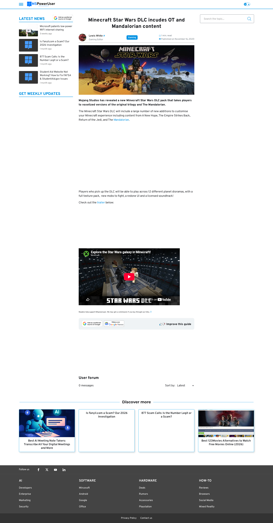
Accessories (146, 500)
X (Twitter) (47, 469)
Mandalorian (121, 120)
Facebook (38, 469)
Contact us (146, 518)
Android (83, 494)
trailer (101, 202)
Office (82, 506)
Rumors (143, 494)
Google (83, 500)
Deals (142, 487)
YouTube (55, 469)
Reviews (204, 487)
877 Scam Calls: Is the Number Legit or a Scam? (166, 415)
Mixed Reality (206, 506)
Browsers (204, 494)
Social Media (206, 500)
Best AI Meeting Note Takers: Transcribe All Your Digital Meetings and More (47, 444)
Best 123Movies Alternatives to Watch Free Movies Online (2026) (226, 442)
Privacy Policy (128, 518)
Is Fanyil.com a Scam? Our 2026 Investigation (106, 415)
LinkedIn (64, 469)
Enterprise (25, 494)
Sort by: (170, 385)
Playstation (145, 506)
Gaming (132, 37)
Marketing (24, 500)
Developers (25, 487)
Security (23, 506)
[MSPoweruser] (41, 4)
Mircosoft (84, 487)
